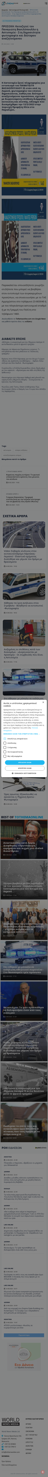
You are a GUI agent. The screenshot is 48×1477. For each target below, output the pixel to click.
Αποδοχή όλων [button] (24, 762)
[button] (24, 734)
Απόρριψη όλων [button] (24, 768)
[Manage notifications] (43, 1472)
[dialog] (24, 738)
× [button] (43, 702)
